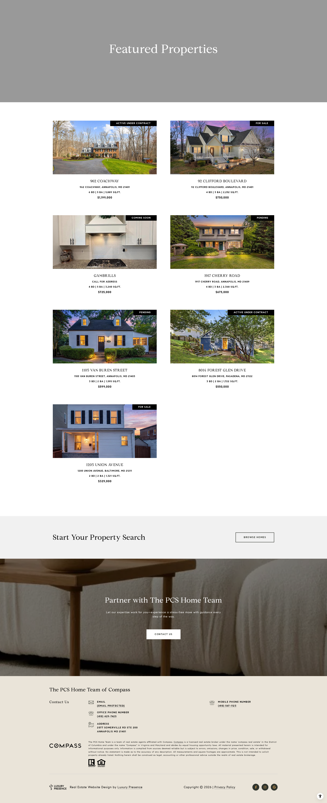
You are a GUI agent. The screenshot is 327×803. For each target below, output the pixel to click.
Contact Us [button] (163, 634)
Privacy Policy (224, 787)
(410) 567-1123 (227, 705)
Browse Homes (255, 537)
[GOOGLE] (274, 787)
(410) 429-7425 (106, 716)
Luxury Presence (130, 787)
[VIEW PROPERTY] (104, 158)
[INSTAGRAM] (265, 787)
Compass (178, 742)
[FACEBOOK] (255, 787)
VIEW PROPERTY (104, 161)
